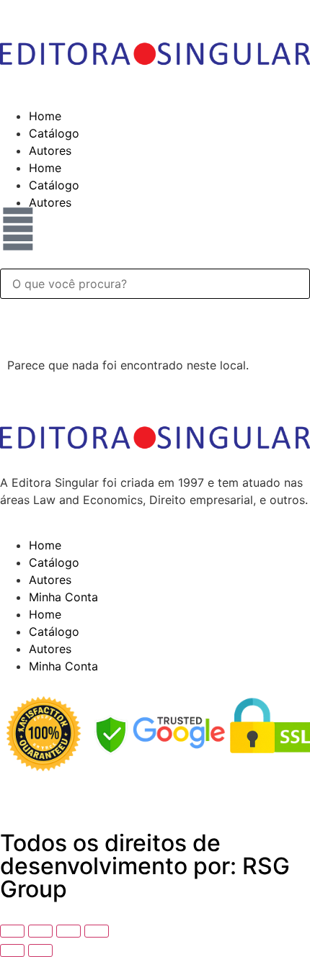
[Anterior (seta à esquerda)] (12, 950)
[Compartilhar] (68, 931)
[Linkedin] (18, 792)
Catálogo (54, 133)
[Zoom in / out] (12, 931)
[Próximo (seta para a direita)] (40, 950)
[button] (155, 260)
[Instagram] (97, 792)
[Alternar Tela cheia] (40, 931)
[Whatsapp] (58, 792)
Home (45, 116)
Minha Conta (63, 597)
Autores (50, 150)
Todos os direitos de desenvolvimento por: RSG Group (145, 866)
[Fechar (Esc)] (96, 931)
